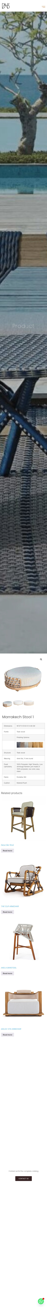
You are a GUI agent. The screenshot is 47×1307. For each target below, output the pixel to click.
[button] (41, 659)
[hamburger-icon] (43, 7)
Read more (7, 851)
